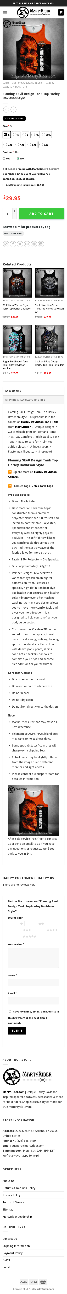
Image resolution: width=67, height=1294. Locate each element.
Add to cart (41, 214)
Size (6, 126)
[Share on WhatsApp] (6, 244)
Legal (6, 1267)
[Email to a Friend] (27, 244)
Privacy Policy (11, 1195)
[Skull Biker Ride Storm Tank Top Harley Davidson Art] (50, 283)
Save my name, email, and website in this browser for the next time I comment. (33, 1017)
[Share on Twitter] (20, 244)
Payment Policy (13, 1253)
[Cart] (61, 12)
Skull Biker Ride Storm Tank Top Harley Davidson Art (49, 309)
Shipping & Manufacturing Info (25, 399)
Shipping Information (16, 1246)
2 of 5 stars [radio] (31, 923)
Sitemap (8, 1209)
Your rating (15, 917)
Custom (8, 152)
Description (13, 391)
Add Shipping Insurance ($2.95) (25, 185)
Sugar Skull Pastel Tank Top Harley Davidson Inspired (15, 365)
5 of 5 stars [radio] (16, 936)
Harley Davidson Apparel (27, 83)
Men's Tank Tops (13, 233)
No (22, 158)
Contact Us (10, 1239)
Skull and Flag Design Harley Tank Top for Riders (49, 363)
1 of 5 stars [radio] (13, 923)
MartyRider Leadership (17, 1217)
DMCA (6, 1260)
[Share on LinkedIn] (41, 244)
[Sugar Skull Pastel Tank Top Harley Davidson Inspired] (17, 339)
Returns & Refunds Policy (19, 1188)
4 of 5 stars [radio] (40, 930)
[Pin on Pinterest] (34, 244)
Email (12, 993)
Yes (8, 158)
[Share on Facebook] (13, 244)
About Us (8, 1181)
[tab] (33, 391)
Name (12, 975)
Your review (16, 944)
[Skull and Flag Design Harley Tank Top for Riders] (50, 339)
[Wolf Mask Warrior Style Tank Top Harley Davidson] (17, 283)
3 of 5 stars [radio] (16, 930)
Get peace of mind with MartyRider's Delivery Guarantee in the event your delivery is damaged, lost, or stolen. (31, 173)
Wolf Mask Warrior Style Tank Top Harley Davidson (17, 307)
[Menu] (5, 12)
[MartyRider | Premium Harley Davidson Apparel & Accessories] (33, 12)
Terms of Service (13, 1202)
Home (6, 83)
